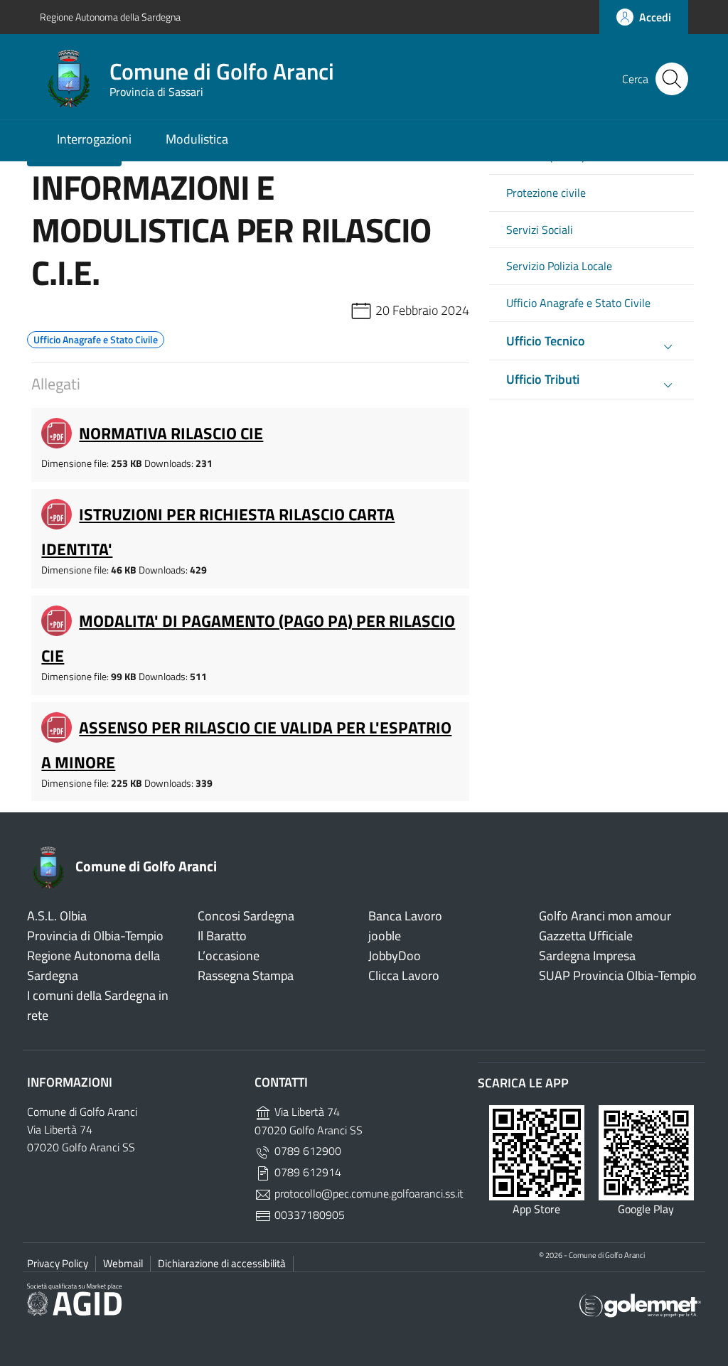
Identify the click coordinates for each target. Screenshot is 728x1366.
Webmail (123, 1263)
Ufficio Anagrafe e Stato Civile (578, 303)
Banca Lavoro (405, 915)
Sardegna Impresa (587, 955)
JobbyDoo (394, 955)
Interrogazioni (94, 139)
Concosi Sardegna (246, 915)
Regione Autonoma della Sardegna (110, 16)
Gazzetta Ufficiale (586, 935)
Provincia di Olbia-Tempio (95, 935)
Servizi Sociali (539, 229)
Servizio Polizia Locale (559, 266)
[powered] (640, 1304)
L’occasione (228, 955)
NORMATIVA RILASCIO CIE (171, 433)
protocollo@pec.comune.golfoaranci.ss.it (368, 1193)
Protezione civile (546, 192)
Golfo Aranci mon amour (605, 915)
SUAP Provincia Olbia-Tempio (618, 975)
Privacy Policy (57, 1263)
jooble (384, 935)
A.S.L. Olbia (57, 915)
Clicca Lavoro (403, 975)
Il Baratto (222, 935)
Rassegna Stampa (246, 975)
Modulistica (197, 139)
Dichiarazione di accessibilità (222, 1263)
